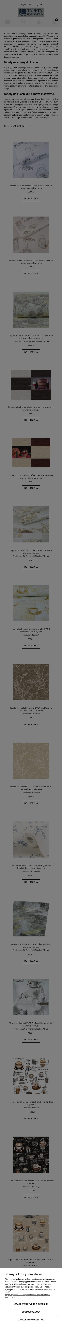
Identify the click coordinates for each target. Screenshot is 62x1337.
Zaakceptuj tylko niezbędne (31, 1304)
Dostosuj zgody (31, 1312)
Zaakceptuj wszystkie (31, 1320)
